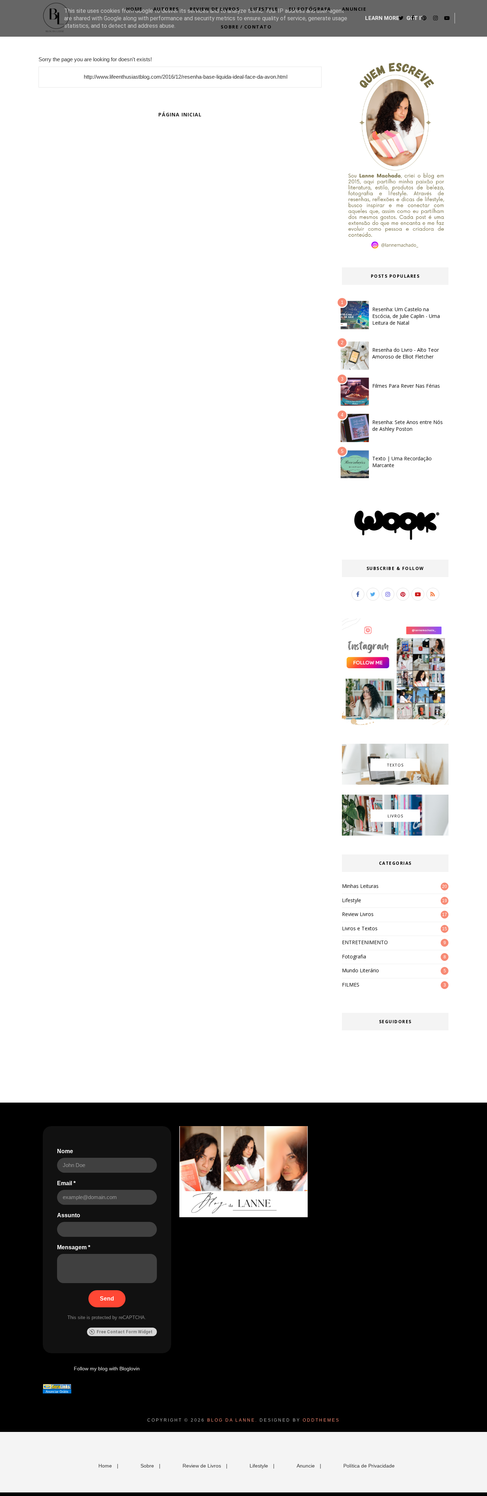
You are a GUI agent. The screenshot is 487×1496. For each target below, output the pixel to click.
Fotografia (354, 956)
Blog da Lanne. (232, 1420)
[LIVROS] (395, 834)
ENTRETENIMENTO (365, 942)
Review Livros (358, 914)
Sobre (147, 1466)
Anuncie (354, 9)
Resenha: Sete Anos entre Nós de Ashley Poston (407, 425)
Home (134, 9)
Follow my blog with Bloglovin (107, 1368)
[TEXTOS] (395, 783)
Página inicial (180, 114)
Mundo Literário (360, 970)
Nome (65, 1151)
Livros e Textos (360, 928)
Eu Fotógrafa (310, 9)
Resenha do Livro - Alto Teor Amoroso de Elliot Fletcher (405, 353)
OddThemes (321, 1420)
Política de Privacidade (369, 1466)
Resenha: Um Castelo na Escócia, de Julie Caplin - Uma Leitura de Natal (406, 316)
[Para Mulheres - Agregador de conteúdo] (57, 1387)
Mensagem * (73, 1247)
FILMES (350, 984)
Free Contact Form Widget (125, 1331)
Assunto (68, 1215)
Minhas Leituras (360, 886)
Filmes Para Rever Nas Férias (406, 385)
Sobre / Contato (246, 26)
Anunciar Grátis (57, 1391)
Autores (166, 9)
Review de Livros (215, 9)
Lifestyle (264, 9)
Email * (66, 1183)
